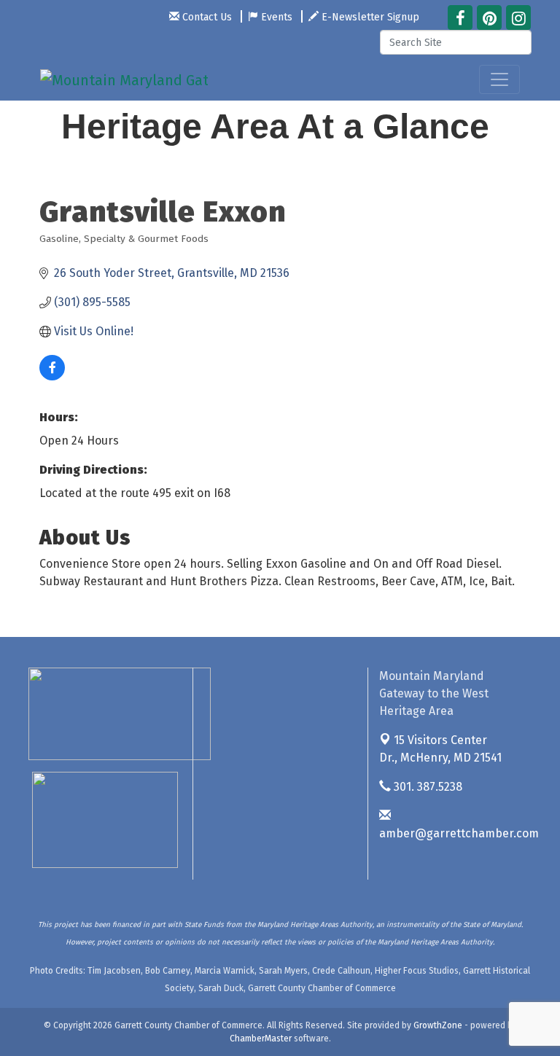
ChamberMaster (261, 1038)
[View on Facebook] (52, 376)
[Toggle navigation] (499, 79)
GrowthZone (437, 1025)
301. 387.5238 (426, 787)
